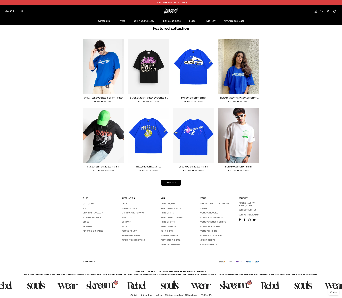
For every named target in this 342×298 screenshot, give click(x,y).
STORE (125, 204)
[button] (334, 11)
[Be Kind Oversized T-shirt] (238, 135)
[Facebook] (244, 219)
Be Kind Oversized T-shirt (238, 167)
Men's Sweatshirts (171, 208)
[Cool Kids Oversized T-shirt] (193, 135)
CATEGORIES (104, 21)
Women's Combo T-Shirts (213, 222)
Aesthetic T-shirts (170, 240)
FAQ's (124, 226)
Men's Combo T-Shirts (172, 217)
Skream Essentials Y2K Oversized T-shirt (238, 98)
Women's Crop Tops (210, 226)
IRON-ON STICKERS (172, 21)
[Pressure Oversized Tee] (148, 135)
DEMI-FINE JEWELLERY (143, 21)
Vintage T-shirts (169, 235)
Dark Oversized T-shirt (193, 98)
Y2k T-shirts (167, 231)
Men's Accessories (170, 244)
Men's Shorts (168, 222)
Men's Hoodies (168, 204)
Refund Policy (129, 231)
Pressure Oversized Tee (148, 167)
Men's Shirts (167, 213)
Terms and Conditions (133, 240)
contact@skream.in (248, 215)
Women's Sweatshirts (211, 217)
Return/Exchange (131, 235)
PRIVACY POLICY (129, 208)
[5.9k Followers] (249, 219)
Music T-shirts (168, 226)
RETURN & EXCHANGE (234, 21)
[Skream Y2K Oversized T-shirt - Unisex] (103, 66)
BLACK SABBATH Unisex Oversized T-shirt (148, 98)
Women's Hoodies (209, 213)
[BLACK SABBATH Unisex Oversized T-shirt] (148, 66)
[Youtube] (254, 219)
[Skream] (171, 11)
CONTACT (126, 222)
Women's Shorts (208, 231)
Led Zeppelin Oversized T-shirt (103, 167)
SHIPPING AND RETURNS (133, 213)
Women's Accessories (211, 235)
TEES (122, 21)
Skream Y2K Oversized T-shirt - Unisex (103, 98)
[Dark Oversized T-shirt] (193, 66)
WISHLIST (210, 21)
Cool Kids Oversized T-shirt (193, 167)
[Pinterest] (239, 219)
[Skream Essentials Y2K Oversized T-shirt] (238, 66)
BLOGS (192, 21)
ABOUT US (126, 217)
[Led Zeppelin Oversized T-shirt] (103, 135)
